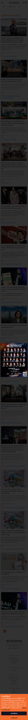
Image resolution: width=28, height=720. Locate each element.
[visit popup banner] (14, 360)
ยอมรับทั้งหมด (14, 713)
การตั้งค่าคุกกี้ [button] (14, 717)
